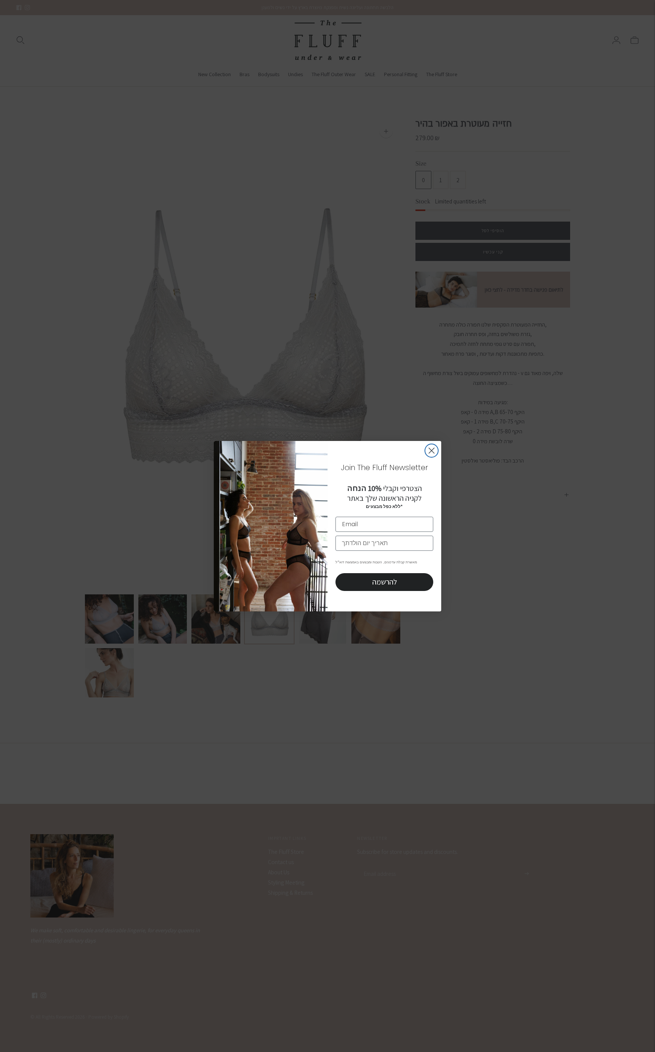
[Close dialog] (431, 450)
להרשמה (384, 582)
